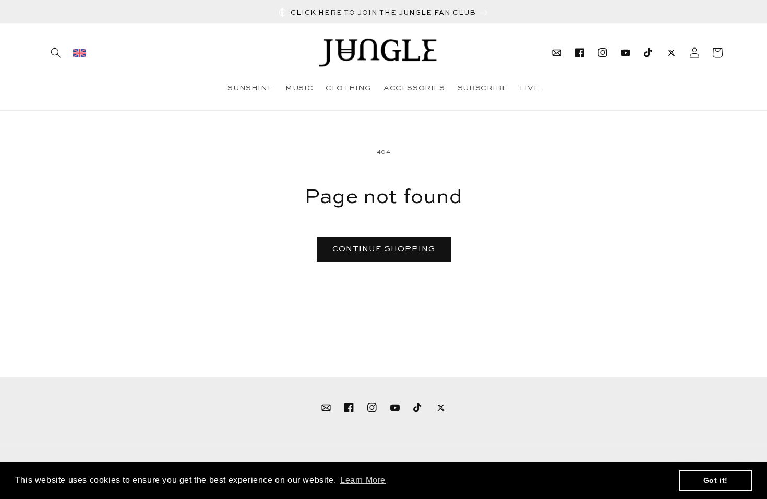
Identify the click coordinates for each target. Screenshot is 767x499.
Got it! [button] (715, 480)
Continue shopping (383, 249)
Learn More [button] (363, 480)
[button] (55, 52)
